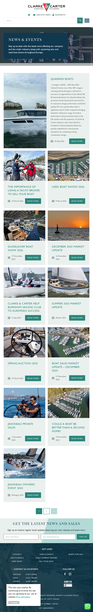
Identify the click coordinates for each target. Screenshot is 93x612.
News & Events (46, 554)
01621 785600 (31, 578)
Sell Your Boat (46, 561)
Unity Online (53, 599)
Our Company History (46, 558)
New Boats (17, 561)
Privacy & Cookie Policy (67, 595)
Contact (17, 554)
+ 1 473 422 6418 (30, 585)
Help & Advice (17, 558)
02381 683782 (31, 581)
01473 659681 (31, 574)
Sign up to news (43, 15)
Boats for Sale (76, 554)
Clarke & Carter (46, 7)
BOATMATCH (60, 15)
